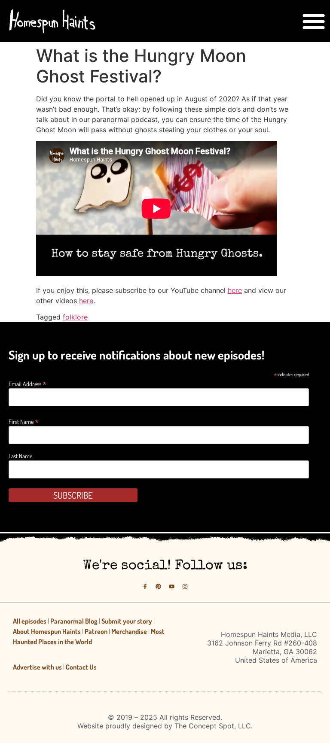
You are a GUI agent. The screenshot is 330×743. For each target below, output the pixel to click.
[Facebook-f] (145, 586)
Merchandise (129, 631)
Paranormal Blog (74, 621)
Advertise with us (37, 667)
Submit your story (126, 621)
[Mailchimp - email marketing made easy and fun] (271, 502)
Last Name (20, 456)
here (235, 290)
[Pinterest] (158, 586)
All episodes (29, 621)
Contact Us (81, 667)
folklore (75, 317)
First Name (24, 421)
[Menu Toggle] (314, 21)
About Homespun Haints (47, 631)
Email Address (27, 383)
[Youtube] (171, 586)
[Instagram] (184, 586)
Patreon (96, 631)
